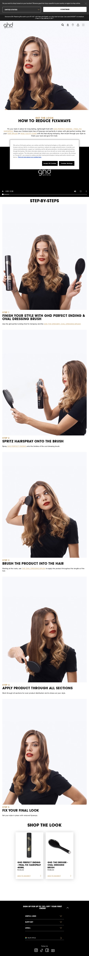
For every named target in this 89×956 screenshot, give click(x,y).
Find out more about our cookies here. (29, 157)
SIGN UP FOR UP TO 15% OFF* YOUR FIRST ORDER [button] (42, 908)
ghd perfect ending (17, 446)
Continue (64, 9)
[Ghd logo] (8, 25)
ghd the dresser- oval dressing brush (62, 324)
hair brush (12, 133)
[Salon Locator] (73, 24)
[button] (44, 916)
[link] (44, 18)
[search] (62, 24)
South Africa (31, 938)
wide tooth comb (28, 133)
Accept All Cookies (49, 163)
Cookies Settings (66, 163)
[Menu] (83, 24)
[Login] (68, 24)
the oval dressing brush (34, 568)
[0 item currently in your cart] (78, 24)
